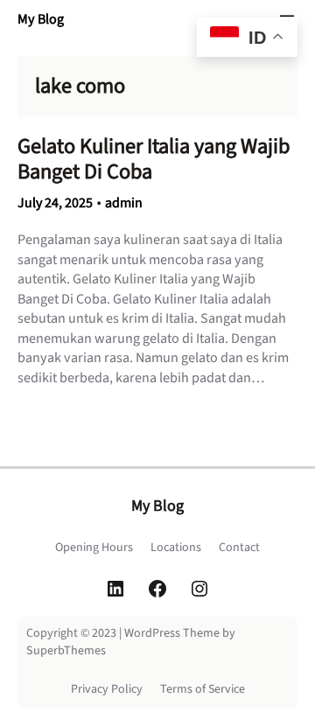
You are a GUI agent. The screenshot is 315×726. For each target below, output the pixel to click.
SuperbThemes (66, 651)
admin (124, 203)
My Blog (41, 19)
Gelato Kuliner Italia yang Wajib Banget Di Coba (154, 159)
